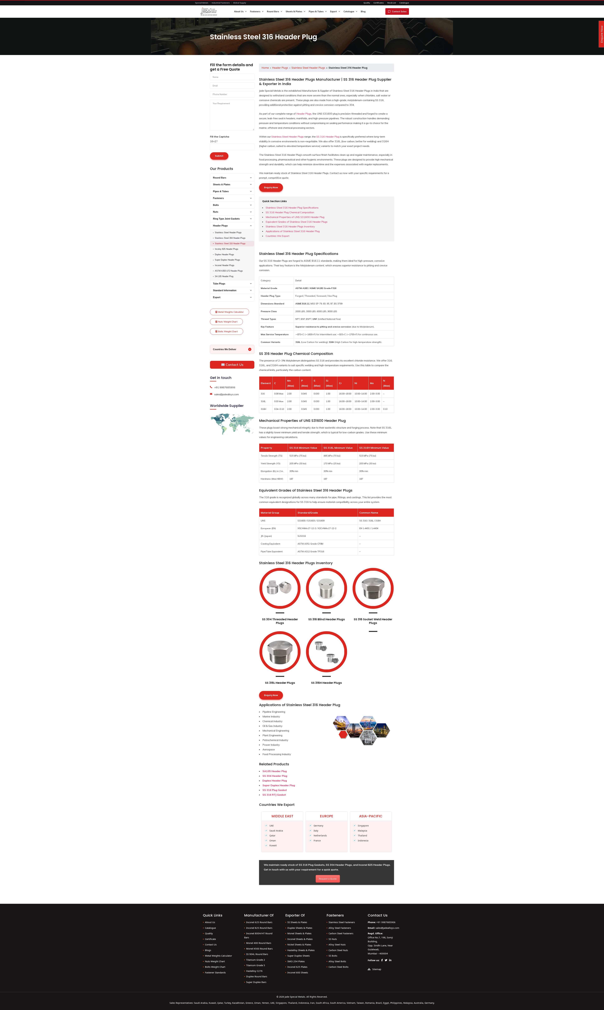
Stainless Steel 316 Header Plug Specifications (292, 207)
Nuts (215, 212)
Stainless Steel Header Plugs (308, 67)
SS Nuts (333, 939)
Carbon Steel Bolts (338, 966)
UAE (271, 825)
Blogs (208, 950)
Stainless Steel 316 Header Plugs (230, 243)
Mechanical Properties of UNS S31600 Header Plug (295, 217)
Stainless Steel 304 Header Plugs (230, 238)
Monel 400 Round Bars (258, 942)
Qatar (272, 835)
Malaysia (362, 830)
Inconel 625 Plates (297, 966)
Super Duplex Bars (256, 982)
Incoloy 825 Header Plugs (226, 249)
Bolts (216, 205)
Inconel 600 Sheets (297, 972)
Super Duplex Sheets (298, 955)
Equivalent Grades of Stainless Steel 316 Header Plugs (296, 221)
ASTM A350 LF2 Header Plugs (229, 271)
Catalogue (404, 3)
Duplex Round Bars (256, 976)
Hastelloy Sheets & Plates (301, 950)
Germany (318, 825)
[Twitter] (386, 960)
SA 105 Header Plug (224, 276)
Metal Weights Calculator (231, 312)
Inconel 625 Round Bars (259, 922)
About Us (238, 11)
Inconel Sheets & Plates (300, 939)
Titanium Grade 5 (255, 965)
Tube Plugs (219, 283)
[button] (246, 11)
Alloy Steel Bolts (337, 961)
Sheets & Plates (294, 11)
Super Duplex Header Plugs (227, 260)
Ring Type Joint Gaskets (226, 218)
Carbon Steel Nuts (338, 950)
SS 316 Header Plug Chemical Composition (290, 212)
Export (333, 11)
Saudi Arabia (276, 830)
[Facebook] (382, 960)
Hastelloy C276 (254, 970)
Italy (316, 830)
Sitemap (376, 969)
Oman (272, 840)
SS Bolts (333, 955)
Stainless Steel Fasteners (342, 922)
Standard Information (224, 290)
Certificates (378, 3)
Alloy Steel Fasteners (340, 927)
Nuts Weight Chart (227, 321)
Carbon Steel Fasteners (341, 933)
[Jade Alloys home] (212, 11)
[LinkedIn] (390, 960)
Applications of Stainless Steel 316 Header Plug (293, 231)
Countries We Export (277, 235)
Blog (363, 11)
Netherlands (320, 835)
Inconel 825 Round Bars (259, 927)
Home (265, 67)
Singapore (363, 825)
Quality (367, 3)
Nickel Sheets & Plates (299, 944)
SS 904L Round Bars (257, 954)
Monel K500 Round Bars (259, 948)
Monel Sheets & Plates (299, 933)
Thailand (362, 835)
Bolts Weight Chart (228, 331)
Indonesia (363, 840)
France (317, 840)
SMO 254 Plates (296, 961)
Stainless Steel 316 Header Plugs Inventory (290, 226)
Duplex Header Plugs (224, 254)
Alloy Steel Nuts (337, 944)
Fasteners (255, 11)
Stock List (391, 3)
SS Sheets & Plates (297, 922)
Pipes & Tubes (316, 11)
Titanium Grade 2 (255, 959)
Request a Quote (328, 878)
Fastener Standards (215, 972)
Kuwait (273, 845)
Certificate (210, 939)
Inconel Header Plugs (224, 265)
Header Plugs (280, 67)
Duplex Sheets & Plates (299, 927)
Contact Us (234, 365)
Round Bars (273, 11)
